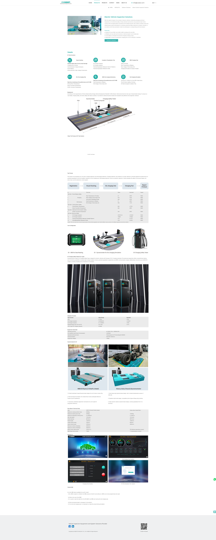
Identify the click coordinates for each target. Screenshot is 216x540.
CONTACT (111, 2)
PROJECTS (104, 2)
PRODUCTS (97, 2)
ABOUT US (124, 2)
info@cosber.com (138, 3)
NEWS (117, 2)
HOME (90, 2)
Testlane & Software (126, 7)
